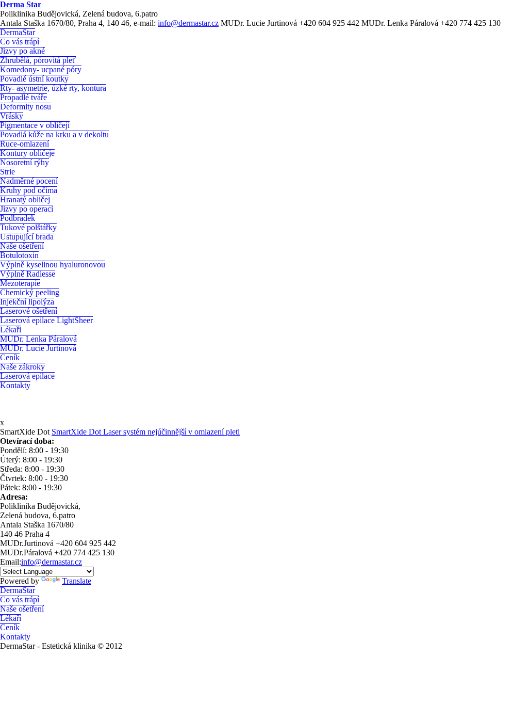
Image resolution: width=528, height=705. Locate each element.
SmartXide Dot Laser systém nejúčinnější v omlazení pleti (146, 431)
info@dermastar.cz (188, 23)
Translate (76, 580)
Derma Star (20, 4)
